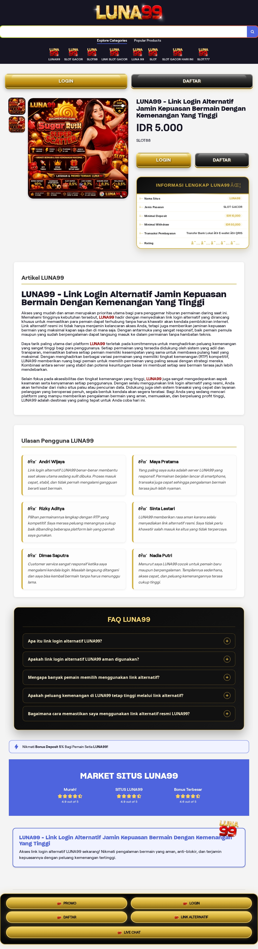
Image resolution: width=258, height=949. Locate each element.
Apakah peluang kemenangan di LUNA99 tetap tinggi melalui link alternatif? (105, 695)
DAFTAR (192, 80)
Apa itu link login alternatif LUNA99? (65, 641)
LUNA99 (106, 317)
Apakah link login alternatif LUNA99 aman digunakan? (83, 659)
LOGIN (66, 80)
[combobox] (123, 31)
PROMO (69, 903)
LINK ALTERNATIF (194, 919)
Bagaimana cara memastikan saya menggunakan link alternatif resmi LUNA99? (109, 713)
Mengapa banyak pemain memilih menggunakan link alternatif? (93, 677)
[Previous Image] (32, 149)
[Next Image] (124, 149)
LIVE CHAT (132, 934)
